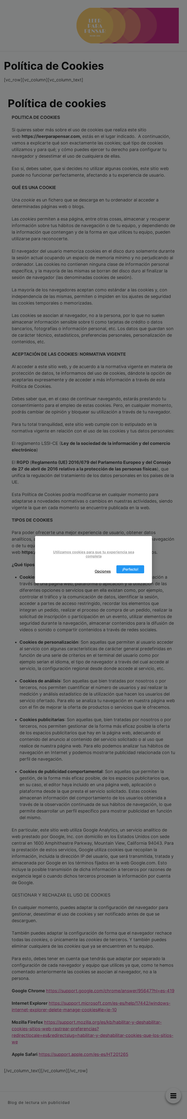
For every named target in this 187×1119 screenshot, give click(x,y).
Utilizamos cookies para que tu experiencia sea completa (93, 554)
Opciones (103, 571)
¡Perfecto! (130, 569)
